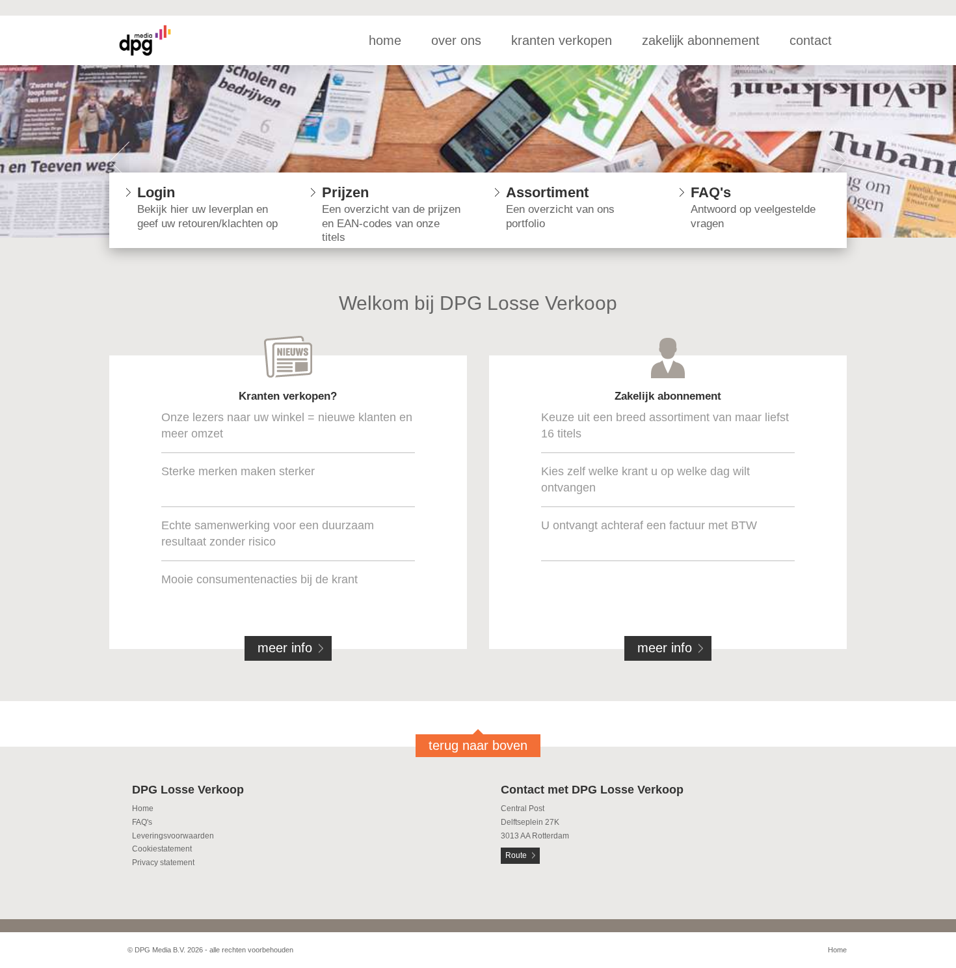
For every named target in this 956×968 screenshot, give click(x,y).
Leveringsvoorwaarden (173, 835)
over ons (456, 40)
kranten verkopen (561, 40)
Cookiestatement (162, 848)
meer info (285, 648)
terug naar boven (478, 745)
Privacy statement (163, 862)
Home (142, 808)
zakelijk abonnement (701, 40)
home (385, 40)
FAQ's (142, 822)
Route (516, 855)
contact (811, 40)
